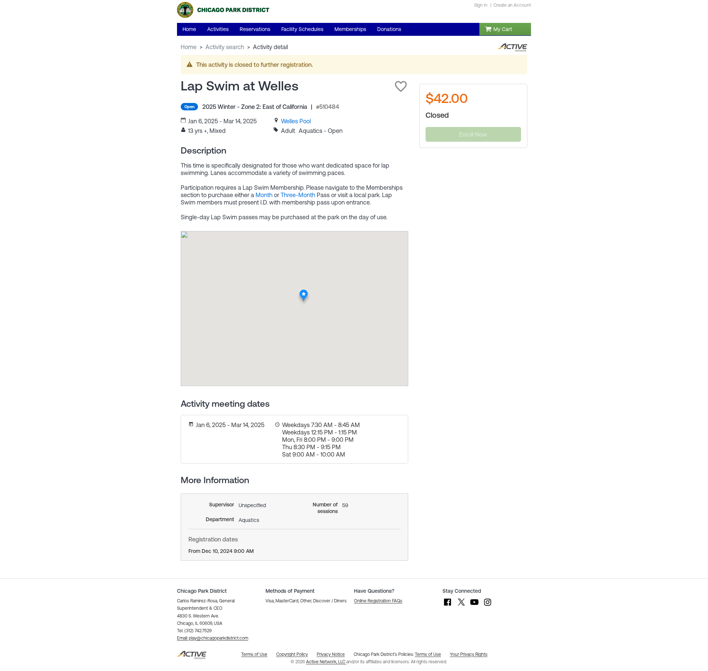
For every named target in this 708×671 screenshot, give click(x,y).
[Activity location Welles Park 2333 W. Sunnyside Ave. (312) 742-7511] (304, 291)
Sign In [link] (480, 5)
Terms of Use (428, 654)
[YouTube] (474, 605)
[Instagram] (487, 605)
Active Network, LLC (326, 661)
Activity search (224, 47)
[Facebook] (447, 605)
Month (264, 195)
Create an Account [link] (512, 5)
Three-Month (298, 195)
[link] (296, 121)
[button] (401, 86)
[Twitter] (461, 605)
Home (189, 47)
